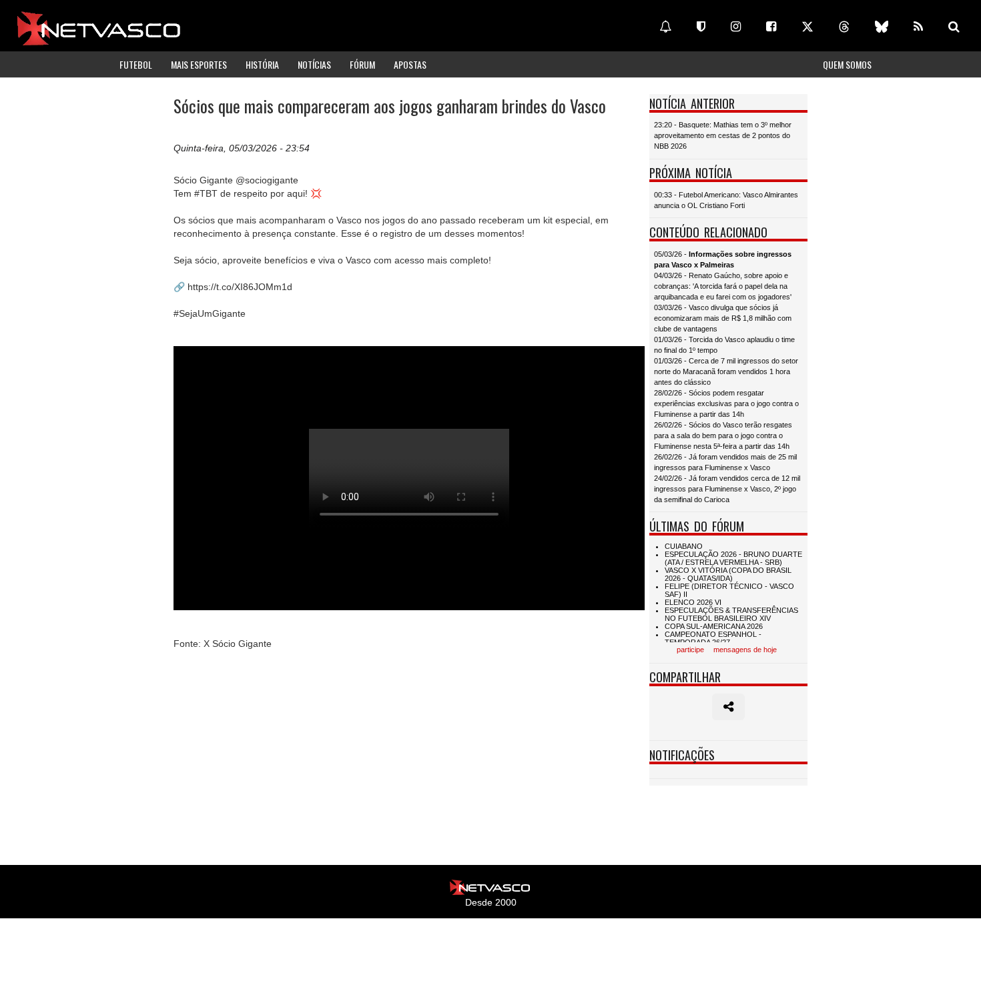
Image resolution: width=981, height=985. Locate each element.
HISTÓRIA (262, 64)
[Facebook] (771, 26)
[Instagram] (735, 26)
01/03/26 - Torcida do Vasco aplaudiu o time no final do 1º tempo (724, 344)
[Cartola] (701, 26)
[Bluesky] (882, 26)
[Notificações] (665, 26)
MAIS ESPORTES (199, 64)
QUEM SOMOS (847, 64)
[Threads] (844, 26)
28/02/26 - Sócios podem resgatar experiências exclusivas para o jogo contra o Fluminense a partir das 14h (726, 403)
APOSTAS (410, 64)
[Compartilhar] (728, 707)
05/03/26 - (722, 259)
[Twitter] (807, 26)
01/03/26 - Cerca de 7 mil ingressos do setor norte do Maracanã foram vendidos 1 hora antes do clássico (726, 371)
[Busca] (954, 26)
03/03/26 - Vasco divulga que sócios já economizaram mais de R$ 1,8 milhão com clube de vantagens (722, 318)
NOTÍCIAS (314, 64)
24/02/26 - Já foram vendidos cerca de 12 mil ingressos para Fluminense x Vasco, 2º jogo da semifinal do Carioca (727, 489)
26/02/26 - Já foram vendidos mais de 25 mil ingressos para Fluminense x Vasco (725, 462)
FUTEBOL (135, 64)
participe (690, 650)
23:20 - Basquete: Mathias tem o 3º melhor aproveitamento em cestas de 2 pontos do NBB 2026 (722, 135)
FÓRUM (362, 64)
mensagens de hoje (745, 650)
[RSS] (918, 26)
